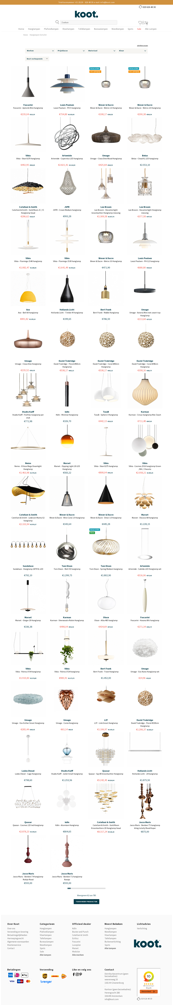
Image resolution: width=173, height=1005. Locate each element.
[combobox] (88, 22)
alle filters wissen (142, 45)
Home (25, 35)
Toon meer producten (86, 901)
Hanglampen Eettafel (38, 35)
